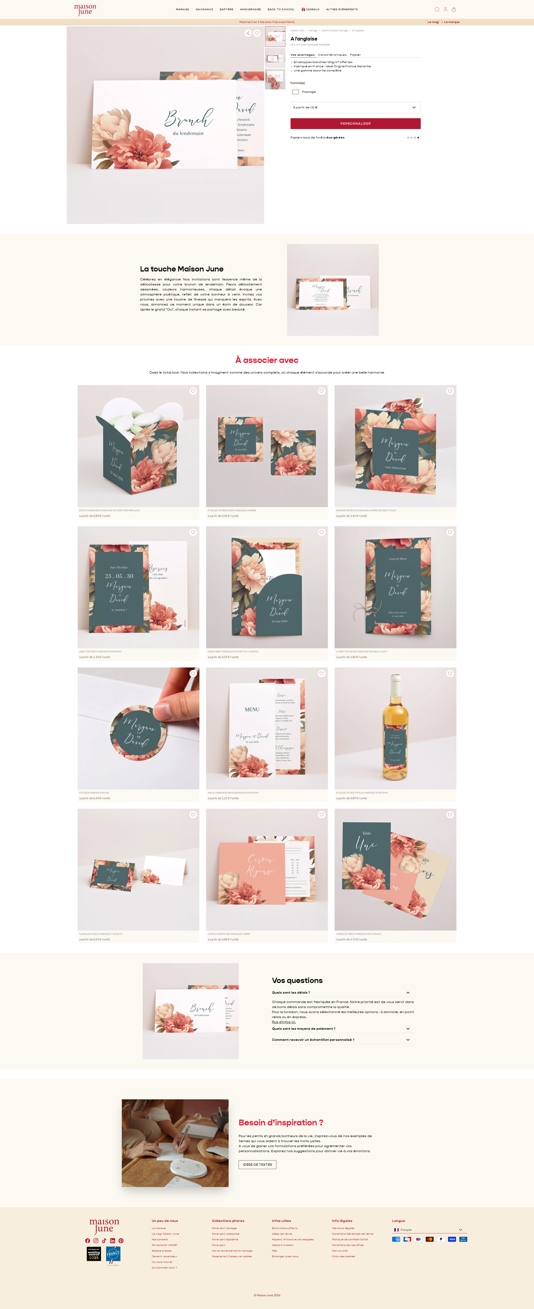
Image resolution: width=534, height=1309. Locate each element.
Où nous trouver (162, 1261)
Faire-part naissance (225, 1233)
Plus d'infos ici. (284, 1022)
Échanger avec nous (285, 1256)
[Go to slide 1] (408, 137)
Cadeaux (313, 9)
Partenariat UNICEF (164, 1245)
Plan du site (340, 1250)
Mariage (182, 9)
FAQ (274, 1250)
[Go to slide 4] (418, 137)
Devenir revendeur (164, 1256)
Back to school (281, 9)
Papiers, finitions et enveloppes (293, 1239)
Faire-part (218, 1245)
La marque (452, 22)
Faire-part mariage (224, 1228)
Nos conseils (160, 1239)
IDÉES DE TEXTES (257, 1164)
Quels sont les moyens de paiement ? (303, 1028)
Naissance (204, 9)
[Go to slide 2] (411, 137)
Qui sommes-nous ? (164, 1267)
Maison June (297, 30)
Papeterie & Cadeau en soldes (232, 1256)
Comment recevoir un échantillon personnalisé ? (313, 1040)
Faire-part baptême (225, 1239)
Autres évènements (342, 9)
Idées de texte (282, 1233)
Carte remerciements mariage (232, 1250)
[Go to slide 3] (415, 137)
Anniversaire (250, 9)
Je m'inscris (300, 22)
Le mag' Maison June (165, 1233)
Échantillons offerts (284, 1228)
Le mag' (433, 22)
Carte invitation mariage (335, 30)
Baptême (226, 9)
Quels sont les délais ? (291, 992)
